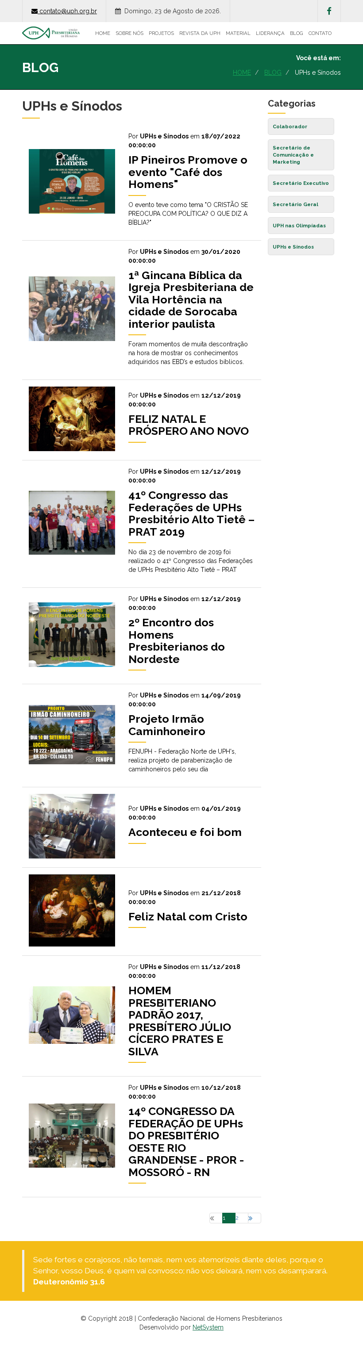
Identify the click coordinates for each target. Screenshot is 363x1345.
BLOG (296, 33)
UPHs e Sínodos (293, 247)
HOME (102, 33)
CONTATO (320, 33)
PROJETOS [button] (161, 33)
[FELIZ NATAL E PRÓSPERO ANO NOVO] (141, 448)
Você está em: (318, 57)
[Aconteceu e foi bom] (141, 856)
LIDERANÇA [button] (270, 33)
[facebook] (329, 11)
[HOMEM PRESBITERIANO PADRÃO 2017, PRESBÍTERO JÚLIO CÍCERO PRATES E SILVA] (141, 1065)
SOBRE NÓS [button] (129, 33)
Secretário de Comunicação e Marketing (293, 155)
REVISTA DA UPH (199, 33)
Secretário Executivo (301, 183)
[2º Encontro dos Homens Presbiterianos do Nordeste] (141, 672)
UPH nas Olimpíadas (299, 225)
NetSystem (208, 1327)
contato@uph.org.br (68, 11)
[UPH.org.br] (50, 33)
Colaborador (290, 126)
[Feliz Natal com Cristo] (141, 944)
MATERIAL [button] (238, 33)
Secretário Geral (295, 204)
